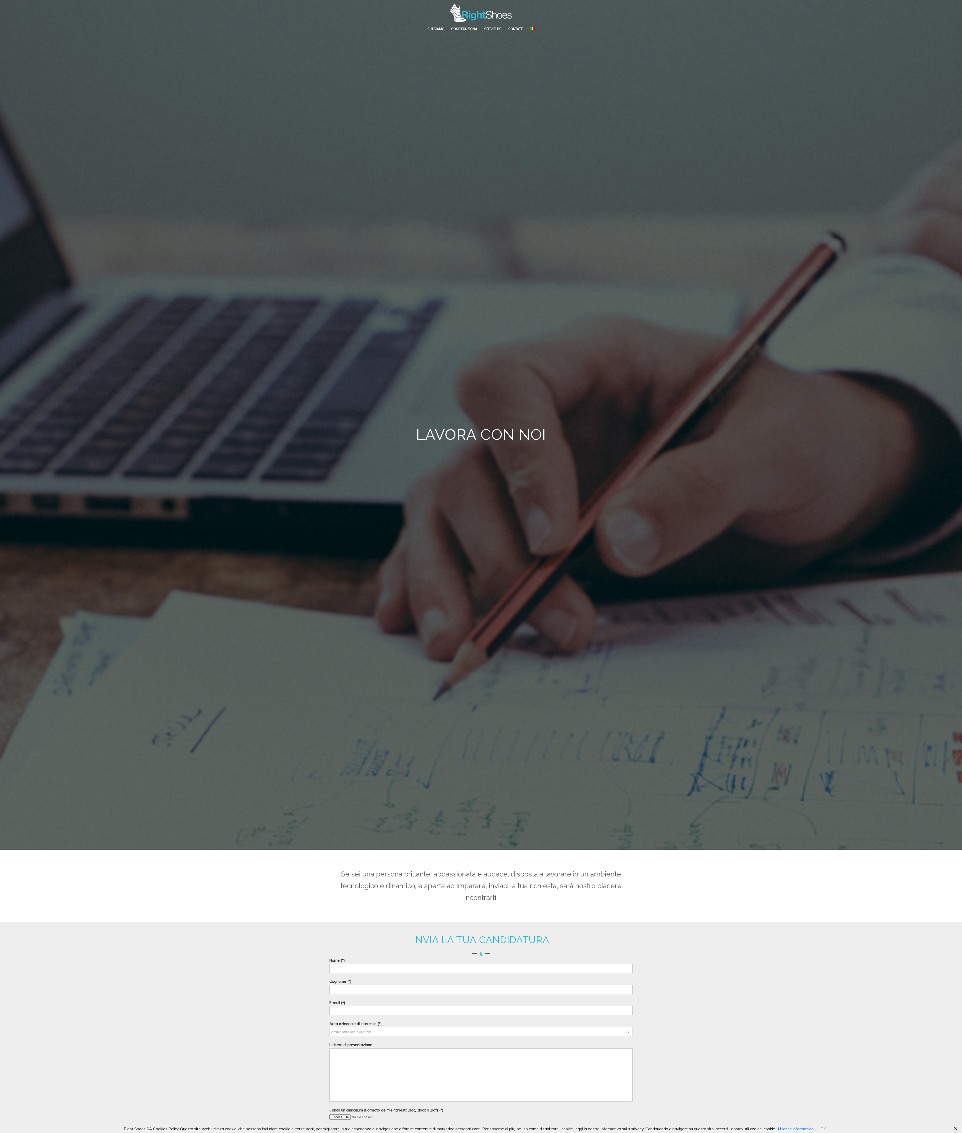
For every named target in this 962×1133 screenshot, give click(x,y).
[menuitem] (436, 29)
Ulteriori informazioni (796, 1128)
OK (823, 1128)
